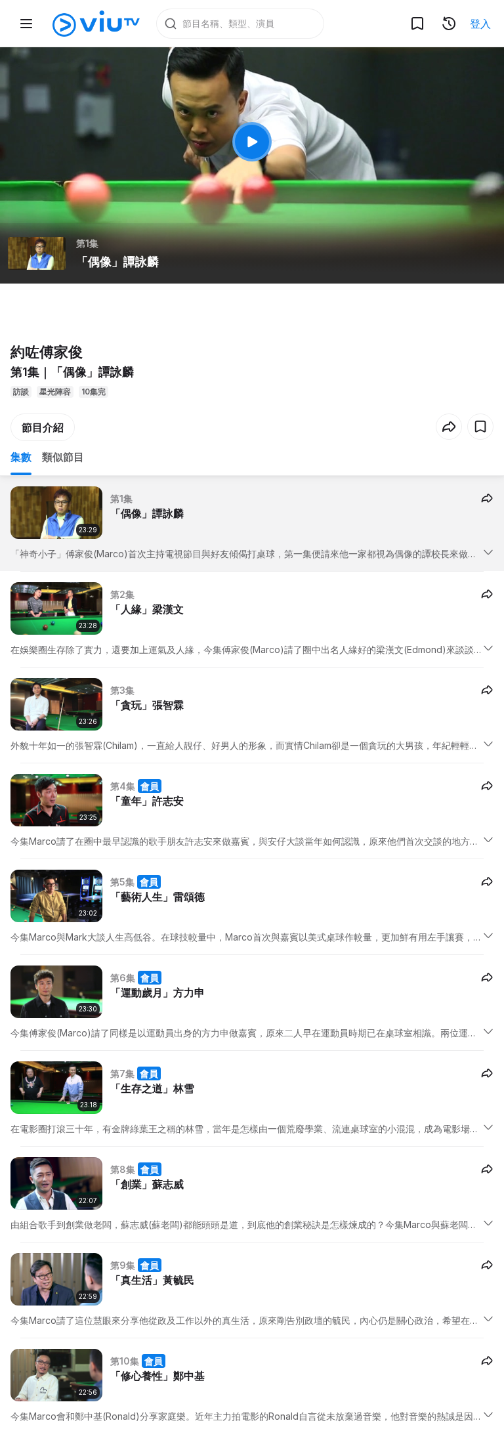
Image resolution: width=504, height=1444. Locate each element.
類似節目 (63, 456)
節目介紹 (43, 427)
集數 (21, 456)
